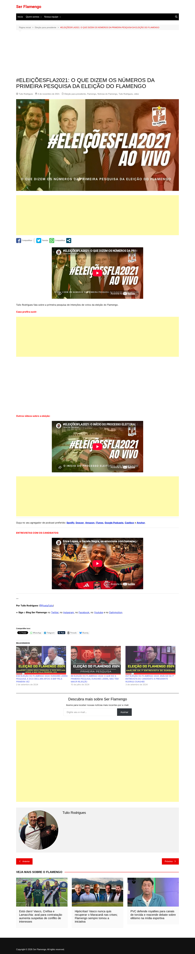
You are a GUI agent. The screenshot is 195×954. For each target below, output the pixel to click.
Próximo (169, 861)
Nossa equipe (51, 17)
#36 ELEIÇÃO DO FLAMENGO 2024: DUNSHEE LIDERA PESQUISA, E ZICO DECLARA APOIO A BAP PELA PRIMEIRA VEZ (42, 679)
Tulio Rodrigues (26, 94)
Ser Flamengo (28, 6)
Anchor (141, 522)
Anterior (26, 861)
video (136, 94)
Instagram (68, 612)
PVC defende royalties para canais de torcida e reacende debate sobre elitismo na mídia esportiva (153, 915)
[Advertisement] (97, 56)
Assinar (124, 712)
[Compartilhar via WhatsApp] (57, 240)
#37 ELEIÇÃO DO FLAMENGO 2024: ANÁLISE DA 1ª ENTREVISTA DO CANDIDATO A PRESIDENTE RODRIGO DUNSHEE (149, 679)
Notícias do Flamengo (107, 94)
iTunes (99, 522)
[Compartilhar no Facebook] (24, 240)
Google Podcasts (114, 522)
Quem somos (32, 17)
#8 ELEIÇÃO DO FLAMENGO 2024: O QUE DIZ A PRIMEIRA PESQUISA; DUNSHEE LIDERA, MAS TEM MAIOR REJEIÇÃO (94, 679)
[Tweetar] (42, 240)
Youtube (98, 612)
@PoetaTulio (46, 605)
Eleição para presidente (75, 94)
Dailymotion (115, 612)
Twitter (55, 612)
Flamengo (91, 94)
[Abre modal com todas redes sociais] (68, 240)
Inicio (20, 17)
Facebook (84, 612)
